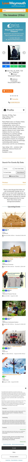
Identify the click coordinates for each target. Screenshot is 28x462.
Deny (14, 452)
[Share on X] (14, 63)
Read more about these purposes (18, 444)
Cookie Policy (8, 460)
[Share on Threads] (22, 63)
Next (24, 182)
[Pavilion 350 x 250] (14, 23)
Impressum (20, 460)
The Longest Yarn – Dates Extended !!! (12, 346)
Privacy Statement (14, 460)
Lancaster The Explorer (8, 317)
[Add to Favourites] (8, 230)
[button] (25, 388)
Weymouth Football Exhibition (10, 288)
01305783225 (15, 102)
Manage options (14, 456)
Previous (5, 182)
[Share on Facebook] (6, 63)
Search (20, 172)
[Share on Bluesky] (6, 66)
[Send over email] (22, 66)
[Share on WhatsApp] (14, 66)
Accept (14, 448)
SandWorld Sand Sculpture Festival (11, 228)
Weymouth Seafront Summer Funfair (11, 374)
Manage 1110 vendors (7, 444)
